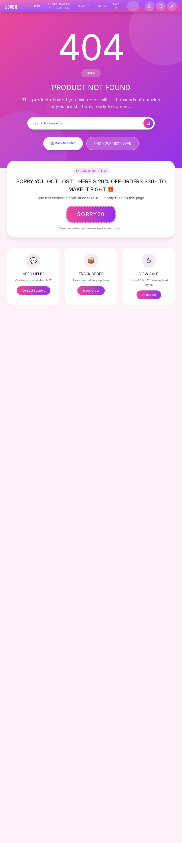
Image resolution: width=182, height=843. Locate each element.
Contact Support (33, 290)
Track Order (91, 290)
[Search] (133, 6)
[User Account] (172, 6)
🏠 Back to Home (63, 143)
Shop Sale (149, 294)
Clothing (32, 6)
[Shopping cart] (149, 6)
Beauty (83, 6)
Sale (115, 4)
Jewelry (100, 6)
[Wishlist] (161, 6)
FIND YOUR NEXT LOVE (112, 143)
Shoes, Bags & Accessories (59, 6)
